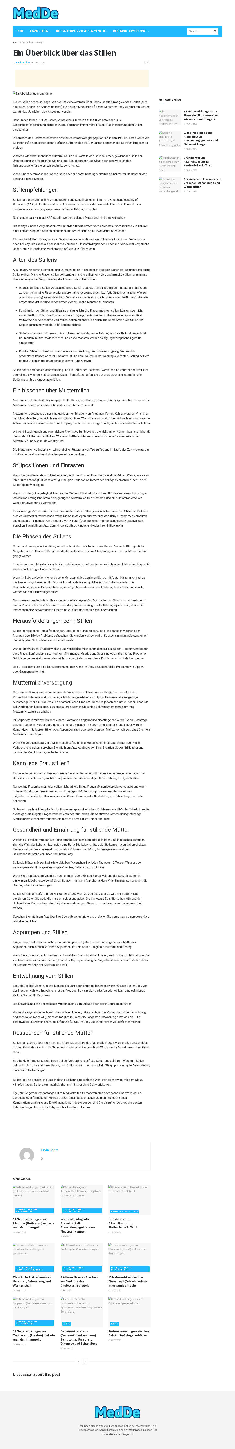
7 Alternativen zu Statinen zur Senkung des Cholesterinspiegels (79, 1281)
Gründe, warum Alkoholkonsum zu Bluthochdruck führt (122, 1223)
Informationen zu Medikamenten (80, 31)
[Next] (85, 1361)
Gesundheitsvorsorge (130, 31)
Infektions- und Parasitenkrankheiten (29, 1269)
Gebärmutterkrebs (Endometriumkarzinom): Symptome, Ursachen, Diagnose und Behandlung (79, 1337)
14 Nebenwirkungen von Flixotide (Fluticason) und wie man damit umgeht (33, 1223)
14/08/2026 (67, 1290)
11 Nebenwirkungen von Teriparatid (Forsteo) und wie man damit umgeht (34, 1335)
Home (20, 31)
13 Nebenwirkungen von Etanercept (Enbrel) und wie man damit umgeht (127, 1281)
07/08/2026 (67, 1348)
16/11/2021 (42, 62)
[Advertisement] (155, 12)
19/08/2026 (20, 1232)
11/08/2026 (115, 1290)
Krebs (67, 1324)
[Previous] (78, 1361)
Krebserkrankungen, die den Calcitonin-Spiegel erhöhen (128, 1333)
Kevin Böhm (23, 62)
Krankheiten (39, 31)
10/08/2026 (20, 1344)
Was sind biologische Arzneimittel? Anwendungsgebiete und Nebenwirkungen (78, 1225)
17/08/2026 (20, 1290)
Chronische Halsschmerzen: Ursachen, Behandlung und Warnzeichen (32, 1281)
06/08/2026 (115, 1340)
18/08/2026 (67, 1236)
